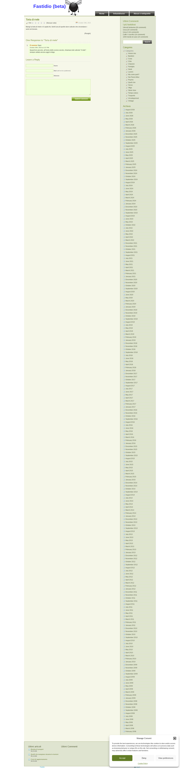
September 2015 (132, 455)
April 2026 (129, 122)
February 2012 (131, 586)
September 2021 (132, 252)
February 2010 (131, 659)
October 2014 (130, 489)
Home (101, 14)
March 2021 (130, 270)
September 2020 (132, 289)
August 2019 (130, 322)
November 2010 (131, 631)
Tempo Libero (133, 93)
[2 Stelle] (35, 23)
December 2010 (131, 628)
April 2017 (129, 398)
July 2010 (129, 643)
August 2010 (130, 640)
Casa (130, 59)
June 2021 (129, 261)
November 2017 (131, 377)
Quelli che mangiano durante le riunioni (44, 754)
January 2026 (130, 131)
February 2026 (131, 128)
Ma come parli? (133, 74)
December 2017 (131, 374)
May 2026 (129, 119)
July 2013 (129, 534)
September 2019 (132, 319)
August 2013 (130, 531)
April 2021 (129, 267)
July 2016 (129, 425)
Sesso (130, 85)
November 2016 (131, 413)
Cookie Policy (143, 763)
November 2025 (131, 137)
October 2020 (130, 286)
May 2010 (129, 650)
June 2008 (129, 719)
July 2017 (129, 389)
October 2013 (130, 525)
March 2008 (130, 728)
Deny (144, 758)
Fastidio (42, 767)
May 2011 (129, 613)
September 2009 (132, 674)
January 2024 (130, 204)
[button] (174, 738)
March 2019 (130, 334)
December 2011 (131, 592)
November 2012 (131, 559)
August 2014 (130, 495)
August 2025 (130, 146)
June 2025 (129, 152)
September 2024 (132, 179)
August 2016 (130, 422)
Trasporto (131, 96)
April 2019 (129, 331)
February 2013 (131, 549)
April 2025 (129, 158)
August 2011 (130, 604)
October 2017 (130, 380)
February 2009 (131, 695)
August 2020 (130, 292)
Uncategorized (133, 98)
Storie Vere (132, 90)
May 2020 (129, 298)
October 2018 (130, 349)
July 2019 (129, 325)
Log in (138, 767)
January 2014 (130, 516)
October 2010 (130, 634)
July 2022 (129, 228)
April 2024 (129, 195)
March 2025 (130, 161)
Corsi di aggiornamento (39, 759)
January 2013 (130, 552)
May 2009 (129, 686)
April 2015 (129, 471)
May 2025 (129, 155)
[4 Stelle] (41, 23)
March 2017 (130, 401)
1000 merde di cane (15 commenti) (135, 37)
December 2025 (131, 134)
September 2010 (132, 637)
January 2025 (130, 167)
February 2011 (131, 622)
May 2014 (129, 504)
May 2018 (129, 361)
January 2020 (130, 307)
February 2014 (131, 513)
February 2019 (131, 337)
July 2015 (129, 461)
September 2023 (132, 213)
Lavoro (130, 72)
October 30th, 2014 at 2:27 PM (39, 47)
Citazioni (131, 64)
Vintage (131, 101)
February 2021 (131, 273)
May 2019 (129, 328)
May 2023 (129, 222)
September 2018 (132, 352)
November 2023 (131, 210)
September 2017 (132, 383)
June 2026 (129, 116)
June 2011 (129, 610)
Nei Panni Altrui (133, 77)
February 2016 (131, 440)
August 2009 (130, 677)
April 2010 (129, 653)
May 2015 (129, 468)
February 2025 (131, 164)
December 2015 (131, 446)
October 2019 (130, 316)
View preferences (165, 758)
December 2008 (131, 701)
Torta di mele (32, 19)
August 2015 (130, 458)
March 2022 (130, 240)
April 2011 (129, 616)
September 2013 (132, 528)
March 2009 (130, 692)
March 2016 (130, 437)
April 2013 (129, 543)
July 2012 (129, 571)
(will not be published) (62, 70)
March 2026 (130, 125)
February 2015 (131, 477)
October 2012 (130, 562)
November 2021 (131, 246)
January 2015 (130, 480)
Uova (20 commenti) (130, 30)
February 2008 (131, 731)
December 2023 (131, 207)
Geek (130, 69)
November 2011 (131, 595)
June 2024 (129, 188)
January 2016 (130, 443)
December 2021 (131, 243)
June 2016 (129, 428)
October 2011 (130, 598)
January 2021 (130, 276)
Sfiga (130, 88)
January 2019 (130, 340)
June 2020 (129, 295)
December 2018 (131, 343)
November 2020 (131, 283)
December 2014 (131, 483)
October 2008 (130, 707)
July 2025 (129, 149)
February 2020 (131, 304)
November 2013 (131, 522)
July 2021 (129, 258)
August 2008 (130, 713)
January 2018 (130, 370)
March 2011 (130, 619)
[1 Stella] (32, 23)
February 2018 (131, 367)
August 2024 (130, 182)
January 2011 (130, 625)
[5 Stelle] (44, 23)
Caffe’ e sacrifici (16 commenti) (134, 34)
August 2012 (130, 568)
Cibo (29, 23)
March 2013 (130, 546)
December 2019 (131, 310)
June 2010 (129, 646)
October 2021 (130, 249)
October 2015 (130, 452)
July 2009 (129, 680)
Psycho (130, 80)
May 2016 (129, 431)
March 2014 (130, 510)
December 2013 (131, 519)
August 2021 (130, 255)
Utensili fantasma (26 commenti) (134, 27)
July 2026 (129, 113)
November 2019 (131, 313)
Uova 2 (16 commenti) (131, 32)
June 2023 (129, 219)
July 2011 (129, 607)
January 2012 (130, 589)
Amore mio (132, 53)
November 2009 (131, 668)
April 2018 (129, 364)
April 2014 (129, 507)
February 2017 (131, 404)
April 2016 (129, 434)
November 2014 (131, 486)
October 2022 (130, 225)
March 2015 (130, 474)
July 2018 (129, 355)
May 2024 (129, 192)
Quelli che (131, 82)
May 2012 (129, 577)
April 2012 (129, 580)
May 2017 (129, 395)
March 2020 (130, 301)
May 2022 (129, 234)
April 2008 (129, 725)
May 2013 (129, 540)
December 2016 (131, 410)
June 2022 (129, 231)
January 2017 (130, 407)
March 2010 (130, 656)
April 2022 (129, 237)
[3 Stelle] (38, 23)
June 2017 (129, 392)
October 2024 (130, 176)
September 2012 (132, 565)
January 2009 (130, 698)
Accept (122, 758)
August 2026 (130, 110)
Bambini (131, 56)
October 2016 (130, 416)
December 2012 (131, 555)
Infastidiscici (119, 14)
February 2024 (131, 201)
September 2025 (132, 143)
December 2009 (131, 665)
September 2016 (132, 419)
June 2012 (129, 574)
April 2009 (129, 689)
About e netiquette (142, 14)
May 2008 (129, 722)
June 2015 (129, 464)
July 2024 (129, 185)
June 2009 (129, 683)
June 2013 (129, 537)
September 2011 (131, 601)
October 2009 (130, 671)
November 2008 (131, 704)
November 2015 (131, 449)
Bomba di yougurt (37, 749)
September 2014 (132, 492)
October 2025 (130, 140)
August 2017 (130, 386)
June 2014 (129, 501)
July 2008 (129, 716)
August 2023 (130, 216)
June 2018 (129, 358)
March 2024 (130, 198)
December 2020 (131, 279)
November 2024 (131, 173)
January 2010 (130, 662)
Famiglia (131, 67)
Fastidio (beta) (49, 6)
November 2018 (131, 346)
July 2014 (129, 498)
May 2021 (129, 264)
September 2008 (132, 710)
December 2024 (131, 170)
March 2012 (130, 583)
